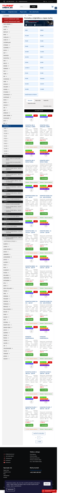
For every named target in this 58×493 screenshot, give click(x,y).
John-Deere (6, 115)
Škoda (5, 338)
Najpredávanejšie (32, 103)
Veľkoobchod (6, 475)
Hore (39, 441)
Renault (5, 306)
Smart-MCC (6, 325)
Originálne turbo (7, 472)
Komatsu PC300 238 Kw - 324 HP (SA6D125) (13, 211)
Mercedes (6, 278)
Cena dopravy (33, 454)
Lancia (5, 246)
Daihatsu (6, 58)
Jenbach (5, 113)
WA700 (6, 153)
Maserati (6, 270)
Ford (4, 73)
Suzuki (5, 335)
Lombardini (6, 257)
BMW (4, 34)
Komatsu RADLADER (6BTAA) (12, 216)
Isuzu (5, 100)
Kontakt (5, 477)
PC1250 (6, 133)
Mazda (5, 272)
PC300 (5, 201)
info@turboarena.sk (10, 454)
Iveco (5, 102)
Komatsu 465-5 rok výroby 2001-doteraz (13, 159)
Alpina (5, 27)
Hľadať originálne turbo (11, 19)
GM (4, 76)
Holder (5, 87)
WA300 (6, 229)
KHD (4, 120)
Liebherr (6, 254)
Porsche (6, 304)
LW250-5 (6, 178)
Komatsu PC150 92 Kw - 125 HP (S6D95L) (13, 187)
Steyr (5, 330)
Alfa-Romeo (7, 24)
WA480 (6, 235)
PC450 (5, 143)
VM (4, 345)
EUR (44, 1)
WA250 (6, 219)
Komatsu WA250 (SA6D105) (12, 221)
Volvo (5, 351)
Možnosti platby (33, 456)
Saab (4, 314)
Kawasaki (6, 118)
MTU (4, 283)
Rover (5, 312)
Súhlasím (47, 484)
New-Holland (7, 288)
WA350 (6, 146)
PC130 (5, 136)
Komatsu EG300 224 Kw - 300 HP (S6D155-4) (13, 175)
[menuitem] (3, 12)
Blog (4, 473)
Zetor (5, 356)
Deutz (5, 63)
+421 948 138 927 (10, 456)
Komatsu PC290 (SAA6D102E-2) (13, 199)
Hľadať (33, 6)
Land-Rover (7, 249)
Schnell (5, 322)
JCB (4, 107)
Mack (5, 265)
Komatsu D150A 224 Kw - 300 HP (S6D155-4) (13, 169)
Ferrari (5, 68)
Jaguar (5, 105)
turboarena (8, 460)
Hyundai (5, 92)
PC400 (5, 141)
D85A (5, 128)
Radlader (6, 214)
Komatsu (6, 126)
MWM (5, 285)
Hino (4, 81)
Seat (4, 319)
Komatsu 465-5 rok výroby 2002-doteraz (13, 163)
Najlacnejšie (38, 100)
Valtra (5, 343)
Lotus (5, 259)
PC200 (5, 138)
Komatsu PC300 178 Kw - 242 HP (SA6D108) (13, 207)
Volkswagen (7, 348)
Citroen (5, 45)
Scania (5, 317)
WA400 (6, 148)
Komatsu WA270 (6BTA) (11, 226)
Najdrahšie (46, 100)
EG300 (5, 172)
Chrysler (6, 97)
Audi (4, 29)
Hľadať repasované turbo (12, 21)
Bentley (5, 32)
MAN (4, 267)
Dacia (5, 50)
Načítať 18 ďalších (38, 433)
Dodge (5, 66)
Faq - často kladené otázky (36, 461)
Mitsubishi (6, 280)
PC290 (5, 196)
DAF (4, 53)
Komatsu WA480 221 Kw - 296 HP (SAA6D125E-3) (14, 238)
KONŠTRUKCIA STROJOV (10, 241)
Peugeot (5, 299)
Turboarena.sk (9, 458)
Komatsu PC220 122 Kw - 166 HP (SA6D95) (13, 193)
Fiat (4, 71)
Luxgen (5, 262)
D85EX (5, 131)
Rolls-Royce (7, 309)
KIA (4, 123)
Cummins (5, 47)
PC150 (5, 184)
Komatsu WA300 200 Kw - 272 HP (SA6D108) (14, 232)
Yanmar (5, 353)
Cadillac (6, 37)
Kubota (5, 244)
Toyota (5, 340)
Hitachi (5, 84)
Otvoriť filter (39, 110)
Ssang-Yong (6, 327)
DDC (4, 60)
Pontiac (5, 301)
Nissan (5, 291)
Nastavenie (11, 489)
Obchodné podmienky (35, 458)
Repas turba (6, 470)
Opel (4, 293)
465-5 (5, 156)
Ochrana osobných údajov (35, 459)
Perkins (5, 296)
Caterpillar (6, 42)
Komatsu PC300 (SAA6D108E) (13, 204)
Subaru (5, 332)
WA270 (6, 224)
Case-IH (5, 40)
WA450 (6, 151)
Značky (5, 359)
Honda (5, 89)
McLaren (6, 275)
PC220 (5, 190)
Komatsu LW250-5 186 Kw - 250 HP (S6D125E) (13, 181)
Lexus (5, 252)
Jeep (4, 110)
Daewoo (6, 55)
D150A (5, 166)
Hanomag (6, 79)
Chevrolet (6, 94)
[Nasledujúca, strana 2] (38, 437)
